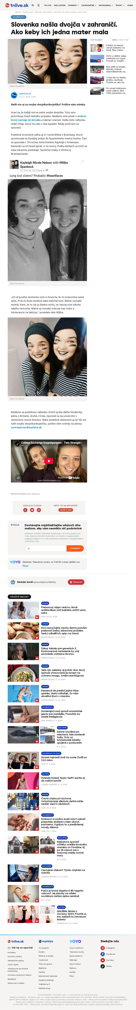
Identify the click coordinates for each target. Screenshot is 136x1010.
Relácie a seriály (46, 956)
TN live (47, 5)
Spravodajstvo (76, 956)
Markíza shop (44, 988)
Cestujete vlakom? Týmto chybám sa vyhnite (63, 871)
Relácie (73, 968)
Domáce (72, 5)
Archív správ (13, 964)
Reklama (42, 968)
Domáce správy (15, 956)
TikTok (109, 966)
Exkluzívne (59, 5)
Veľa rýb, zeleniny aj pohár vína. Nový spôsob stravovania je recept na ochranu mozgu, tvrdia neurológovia (63, 673)
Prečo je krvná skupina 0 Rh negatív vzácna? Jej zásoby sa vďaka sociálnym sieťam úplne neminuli (62, 893)
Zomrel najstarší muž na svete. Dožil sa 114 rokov (64, 759)
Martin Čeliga (47, 637)
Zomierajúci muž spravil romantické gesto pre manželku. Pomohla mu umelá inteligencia (61, 714)
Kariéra (42, 972)
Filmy (72, 976)
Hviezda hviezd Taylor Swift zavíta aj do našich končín (63, 779)
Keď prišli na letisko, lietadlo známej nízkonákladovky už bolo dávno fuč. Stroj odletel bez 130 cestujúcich (116, 69)
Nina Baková (47, 721)
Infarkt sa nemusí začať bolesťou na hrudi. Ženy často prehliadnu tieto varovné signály (115, 47)
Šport (119, 5)
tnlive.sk (18, 12)
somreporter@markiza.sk (26, 427)
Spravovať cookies (16, 983)
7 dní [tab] (126, 40)
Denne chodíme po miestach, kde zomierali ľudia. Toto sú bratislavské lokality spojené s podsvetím (71, 737)
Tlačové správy (45, 964)
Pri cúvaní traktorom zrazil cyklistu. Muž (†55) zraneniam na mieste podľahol (116, 90)
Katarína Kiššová (49, 877)
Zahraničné (87, 5)
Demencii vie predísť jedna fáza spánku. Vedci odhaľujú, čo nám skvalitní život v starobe (59, 693)
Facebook (110, 954)
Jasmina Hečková (49, 785)
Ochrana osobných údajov (19, 975)
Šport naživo (75, 964)
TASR (43, 617)
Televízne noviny (77, 952)
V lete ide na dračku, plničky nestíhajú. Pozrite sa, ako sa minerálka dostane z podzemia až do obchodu (116, 80)
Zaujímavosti (28, 12)
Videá (130, 5)
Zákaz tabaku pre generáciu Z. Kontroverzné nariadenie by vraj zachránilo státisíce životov (60, 651)
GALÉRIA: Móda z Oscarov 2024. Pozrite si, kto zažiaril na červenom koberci (72, 915)
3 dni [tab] (120, 40)
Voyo (25, 565)
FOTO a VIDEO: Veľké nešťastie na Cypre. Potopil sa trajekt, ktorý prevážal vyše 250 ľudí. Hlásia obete (116, 58)
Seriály (72, 972)
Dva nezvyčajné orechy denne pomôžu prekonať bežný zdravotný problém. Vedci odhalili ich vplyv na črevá (64, 631)
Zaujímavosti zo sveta (51, 753)
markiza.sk (25, 94)
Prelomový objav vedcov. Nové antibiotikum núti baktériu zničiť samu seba (63, 610)
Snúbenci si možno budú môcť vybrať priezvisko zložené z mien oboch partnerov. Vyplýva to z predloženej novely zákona (63, 823)
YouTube (110, 960)
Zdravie (45, 603)
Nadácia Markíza (46, 980)
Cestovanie (46, 866)
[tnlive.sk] (16, 5)
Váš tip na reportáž (22, 948)
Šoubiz (41, 952)
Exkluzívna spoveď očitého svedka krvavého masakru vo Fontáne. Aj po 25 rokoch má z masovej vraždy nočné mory (72, 849)
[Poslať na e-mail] (32, 510)
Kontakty (12, 952)
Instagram (110, 948)
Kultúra (45, 774)
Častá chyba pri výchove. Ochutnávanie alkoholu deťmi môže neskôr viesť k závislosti (62, 801)
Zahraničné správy (16, 960)
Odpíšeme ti (44, 984)
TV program (44, 948)
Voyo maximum (76, 948)
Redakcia (12, 979)
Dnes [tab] (114, 40)
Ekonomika (105, 5)
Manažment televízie (48, 976)
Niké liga (73, 960)
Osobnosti (43, 960)
